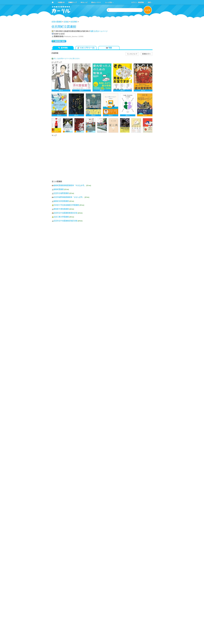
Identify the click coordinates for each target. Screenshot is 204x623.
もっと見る (109, 2)
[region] (102, 98)
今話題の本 (61, 2)
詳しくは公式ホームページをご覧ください (67, 58)
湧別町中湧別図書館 (61, 209)
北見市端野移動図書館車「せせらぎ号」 (69, 197)
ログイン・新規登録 (137, 2)
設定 (150, 2)
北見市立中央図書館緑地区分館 (65, 221)
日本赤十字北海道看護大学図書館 (66, 205)
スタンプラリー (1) (87, 48)
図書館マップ (72, 2)
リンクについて (132, 54)
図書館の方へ (146, 54)
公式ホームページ (101, 31)
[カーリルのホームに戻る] (61, 13)
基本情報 (64, 48)
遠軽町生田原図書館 (61, 201)
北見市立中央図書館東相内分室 (65, 213)
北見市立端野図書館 (61, 193)
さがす (148, 10)
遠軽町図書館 (59, 189)
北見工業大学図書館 (61, 217)
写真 (110, 48)
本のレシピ (84, 2)
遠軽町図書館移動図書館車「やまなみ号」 (70, 185)
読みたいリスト (96, 2)
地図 (92, 31)
